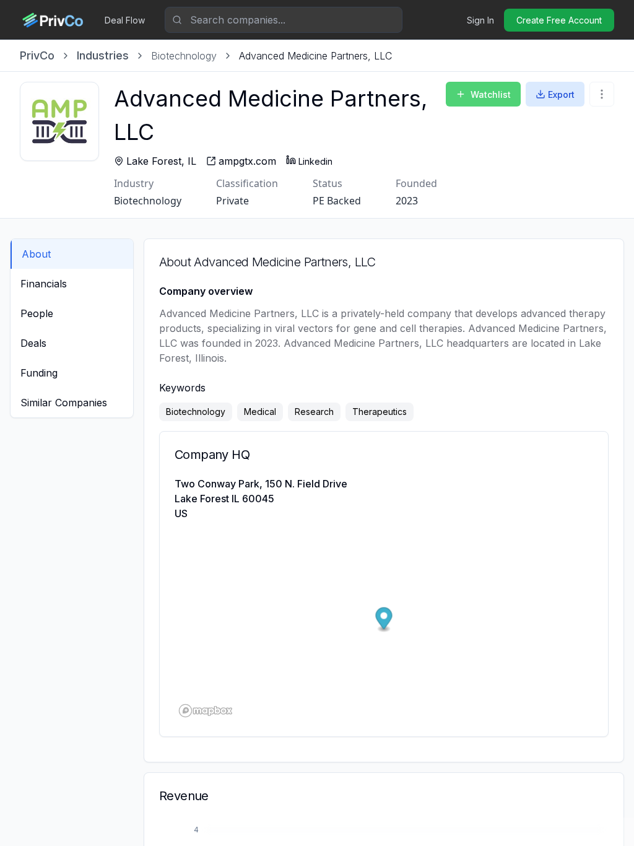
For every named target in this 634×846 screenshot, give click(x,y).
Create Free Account (559, 20)
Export (561, 94)
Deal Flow (125, 20)
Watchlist (491, 94)
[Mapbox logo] (205, 711)
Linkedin (315, 161)
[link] (315, 55)
